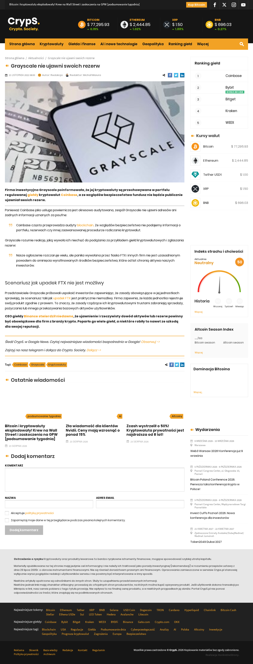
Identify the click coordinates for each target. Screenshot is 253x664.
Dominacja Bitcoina (212, 369)
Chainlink (210, 610)
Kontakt (82, 650)
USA (63, 629)
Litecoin (143, 614)
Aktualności (36, 58)
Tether (80, 610)
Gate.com (144, 622)
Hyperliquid (191, 610)
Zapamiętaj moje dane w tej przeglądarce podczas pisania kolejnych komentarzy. (68, 520)
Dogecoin (146, 610)
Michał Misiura (92, 75)
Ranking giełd (180, 44)
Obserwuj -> (150, 342)
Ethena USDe (67, 614)
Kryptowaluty (51, 44)
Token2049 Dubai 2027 (206, 542)
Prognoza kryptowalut (75, 634)
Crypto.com (162, 622)
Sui (82, 614)
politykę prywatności (39, 513)
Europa (117, 634)
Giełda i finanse (81, 44)
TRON (160, 610)
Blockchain (49, 629)
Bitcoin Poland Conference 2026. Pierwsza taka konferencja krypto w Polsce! (215, 484)
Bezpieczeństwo (136, 634)
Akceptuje (32, 513)
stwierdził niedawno (55, 316)
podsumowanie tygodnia (44, 416)
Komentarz (14, 465)
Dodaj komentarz (24, 530)
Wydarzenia (207, 429)
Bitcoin (93, 20)
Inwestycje (215, 629)
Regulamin (98, 650)
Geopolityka (153, 44)
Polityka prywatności (26, 654)
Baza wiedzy (50, 650)
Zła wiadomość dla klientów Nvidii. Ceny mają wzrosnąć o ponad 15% (93, 430)
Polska (185, 629)
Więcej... (198, 392)
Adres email (105, 498)
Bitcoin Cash (228, 610)
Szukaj (242, 44)
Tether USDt (212, 174)
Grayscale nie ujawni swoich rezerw (71, 58)
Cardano (174, 610)
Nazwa (10, 498)
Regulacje (77, 629)
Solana (114, 610)
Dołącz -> (94, 350)
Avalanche (127, 614)
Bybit (230, 87)
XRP (175, 20)
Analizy (164, 629)
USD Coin (129, 610)
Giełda (92, 629)
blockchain (85, 225)
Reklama (19, 650)
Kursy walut (208, 135)
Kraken (231, 111)
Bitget (231, 99)
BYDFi (114, 622)
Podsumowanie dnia (113, 629)
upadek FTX (62, 298)
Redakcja (57, 75)
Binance (31, 316)
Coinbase (69, 195)
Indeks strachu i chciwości (218, 251)
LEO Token (95, 614)
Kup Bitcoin (196, 5)
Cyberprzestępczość (143, 629)
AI (120, 416)
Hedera (111, 614)
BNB (218, 20)
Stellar (50, 614)
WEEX (230, 122)
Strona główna (22, 44)
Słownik (33, 650)
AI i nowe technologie (118, 44)
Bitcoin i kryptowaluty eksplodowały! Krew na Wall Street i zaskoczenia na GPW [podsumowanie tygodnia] (74, 4)
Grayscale (37, 365)
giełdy (32, 195)
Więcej (203, 44)
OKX (176, 622)
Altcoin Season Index (214, 329)
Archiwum (49, 654)
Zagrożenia (101, 634)
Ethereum (137, 20)
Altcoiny (177, 416)
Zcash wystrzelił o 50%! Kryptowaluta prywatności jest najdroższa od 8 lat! (155, 430)
